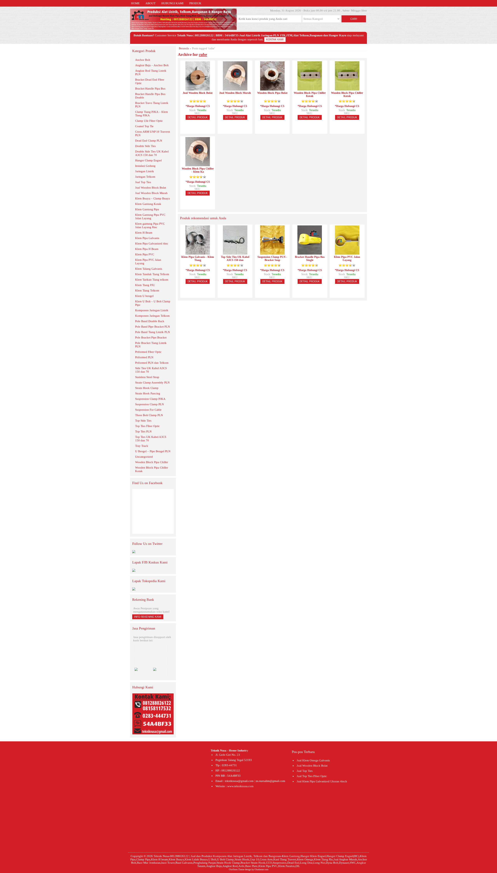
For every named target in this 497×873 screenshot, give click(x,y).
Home (135, 3)
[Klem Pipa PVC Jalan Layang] (347, 252)
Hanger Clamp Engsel (148, 160)
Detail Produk (198, 117)
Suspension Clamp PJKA (150, 398)
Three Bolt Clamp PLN (149, 415)
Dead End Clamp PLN (148, 140)
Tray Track (141, 445)
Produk (195, 3)
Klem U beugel (144, 295)
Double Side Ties (145, 146)
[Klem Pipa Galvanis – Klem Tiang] (197, 252)
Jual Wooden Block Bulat (150, 187)
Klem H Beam (143, 232)
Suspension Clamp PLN (149, 404)
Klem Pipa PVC (144, 254)
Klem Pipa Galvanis (147, 238)
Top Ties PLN (143, 431)
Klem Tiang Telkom (147, 290)
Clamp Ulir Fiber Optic (149, 120)
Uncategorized (144, 456)
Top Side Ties (143, 420)
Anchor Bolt (142, 59)
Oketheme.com (261, 869)
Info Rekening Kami (147, 616)
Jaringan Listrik (144, 171)
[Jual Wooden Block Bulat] (197, 88)
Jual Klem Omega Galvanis (313, 760)
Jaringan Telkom (145, 176)
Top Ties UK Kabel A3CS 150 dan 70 (150, 438)
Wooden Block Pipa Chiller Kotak (151, 469)
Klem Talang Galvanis (148, 268)
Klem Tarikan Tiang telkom (151, 279)
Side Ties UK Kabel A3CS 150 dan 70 (151, 370)
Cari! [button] (353, 18)
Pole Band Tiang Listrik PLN (152, 332)
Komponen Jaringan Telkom (152, 315)
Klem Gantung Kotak (148, 203)
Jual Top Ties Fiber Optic (312, 776)
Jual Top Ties (143, 182)
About (150, 3)
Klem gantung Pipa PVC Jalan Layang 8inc (150, 225)
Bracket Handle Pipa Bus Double (150, 95)
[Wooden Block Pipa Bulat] (272, 88)
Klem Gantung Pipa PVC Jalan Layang (150, 216)
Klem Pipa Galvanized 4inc (151, 243)
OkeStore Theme (236, 869)
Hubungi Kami (172, 3)
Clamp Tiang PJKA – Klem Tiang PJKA (151, 113)
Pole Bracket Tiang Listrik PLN (151, 344)
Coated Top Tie (144, 126)
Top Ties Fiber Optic (147, 426)
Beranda (184, 48)
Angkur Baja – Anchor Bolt (152, 65)
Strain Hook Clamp (146, 388)
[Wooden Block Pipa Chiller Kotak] (309, 88)
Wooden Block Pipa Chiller (151, 462)
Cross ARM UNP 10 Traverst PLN (152, 133)
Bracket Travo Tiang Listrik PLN (151, 104)
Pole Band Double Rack (149, 321)
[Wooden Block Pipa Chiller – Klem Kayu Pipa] (197, 164)
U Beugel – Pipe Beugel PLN (152, 451)
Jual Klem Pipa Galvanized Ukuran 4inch (322, 781)
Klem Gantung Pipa (147, 209)
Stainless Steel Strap (147, 377)
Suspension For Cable (148, 409)
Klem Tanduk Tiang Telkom (152, 274)
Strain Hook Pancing (147, 393)
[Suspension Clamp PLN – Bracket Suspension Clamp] (272, 252)
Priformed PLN (144, 357)
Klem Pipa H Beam (146, 248)
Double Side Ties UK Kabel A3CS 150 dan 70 (152, 153)
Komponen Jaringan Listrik (151, 310)
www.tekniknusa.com (240, 786)
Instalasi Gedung (145, 165)
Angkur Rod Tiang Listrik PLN (150, 72)
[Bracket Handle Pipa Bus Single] (309, 252)
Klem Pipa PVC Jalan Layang (148, 261)
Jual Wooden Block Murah (151, 193)
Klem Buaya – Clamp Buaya (152, 198)
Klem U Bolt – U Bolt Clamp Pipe (152, 303)
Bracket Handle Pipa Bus (150, 88)
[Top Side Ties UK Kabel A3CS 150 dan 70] (235, 252)
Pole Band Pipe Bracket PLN (152, 326)
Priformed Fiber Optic (148, 351)
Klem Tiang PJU (145, 285)
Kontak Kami (275, 39)
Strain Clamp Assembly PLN (152, 382)
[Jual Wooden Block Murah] (235, 88)
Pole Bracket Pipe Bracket (151, 337)
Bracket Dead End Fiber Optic (149, 81)
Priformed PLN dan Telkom (152, 362)
